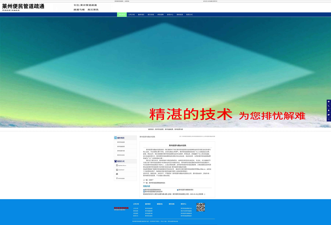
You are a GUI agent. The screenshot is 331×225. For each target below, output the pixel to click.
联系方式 (215, 1)
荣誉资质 (135, 211)
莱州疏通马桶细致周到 (186, 190)
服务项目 (148, 204)
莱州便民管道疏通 (186, 136)
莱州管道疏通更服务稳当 (157, 183)
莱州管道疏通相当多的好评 (153, 191)
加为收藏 (210, 1)
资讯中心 (152, 194)
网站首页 (122, 14)
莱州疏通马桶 (121, 150)
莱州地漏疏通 (121, 146)
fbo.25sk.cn (201, 169)
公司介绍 (136, 204)
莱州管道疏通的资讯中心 (197, 136)
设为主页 (205, 1)
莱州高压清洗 (121, 155)
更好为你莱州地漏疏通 (187, 211)
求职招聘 (135, 213)
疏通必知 (159, 204)
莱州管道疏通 (121, 142)
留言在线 (171, 204)
